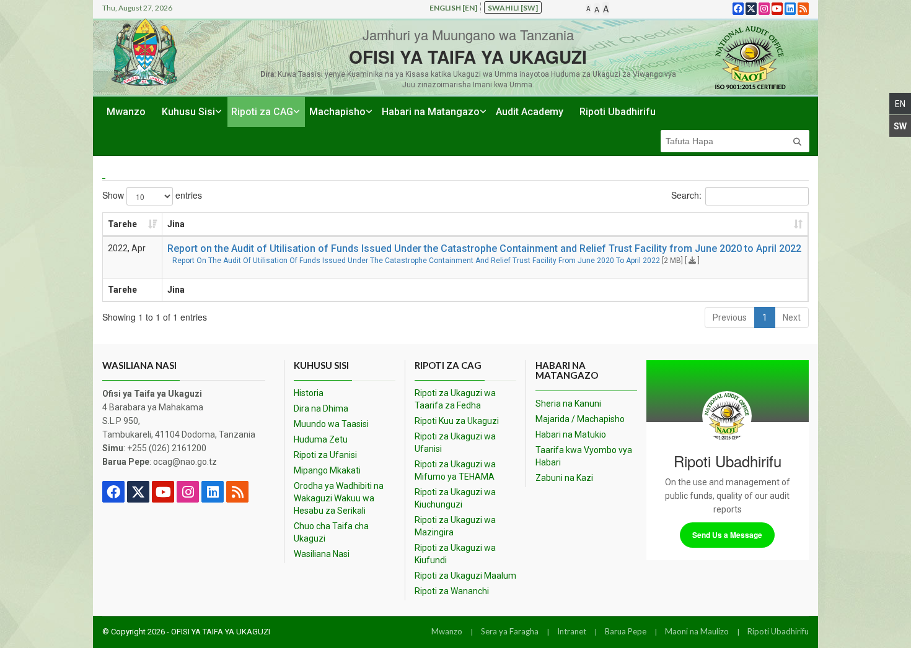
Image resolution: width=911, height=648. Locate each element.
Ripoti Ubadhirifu (617, 112)
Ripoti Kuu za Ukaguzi (457, 421)
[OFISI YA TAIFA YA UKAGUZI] (750, 57)
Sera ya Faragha (510, 631)
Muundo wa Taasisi (331, 424)
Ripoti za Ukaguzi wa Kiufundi (455, 554)
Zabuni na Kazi (564, 478)
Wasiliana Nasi (322, 554)
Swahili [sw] (513, 7)
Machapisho (337, 112)
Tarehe (122, 224)
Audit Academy (529, 112)
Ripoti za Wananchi (452, 591)
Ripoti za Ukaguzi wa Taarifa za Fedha (455, 399)
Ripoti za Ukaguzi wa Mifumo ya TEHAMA (455, 470)
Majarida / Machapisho (580, 419)
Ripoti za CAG (262, 112)
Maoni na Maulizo (697, 631)
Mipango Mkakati (327, 470)
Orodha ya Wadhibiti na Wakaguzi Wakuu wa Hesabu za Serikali (339, 498)
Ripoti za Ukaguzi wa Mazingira (455, 526)
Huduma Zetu (321, 439)
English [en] (453, 7)
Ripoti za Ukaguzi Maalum (465, 576)
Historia (308, 393)
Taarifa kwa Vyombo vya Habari (583, 456)
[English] (900, 103)
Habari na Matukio (570, 434)
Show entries (152, 194)
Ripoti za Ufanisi (325, 455)
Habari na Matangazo (431, 112)
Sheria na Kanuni (568, 403)
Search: (686, 194)
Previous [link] (730, 317)
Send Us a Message (727, 534)
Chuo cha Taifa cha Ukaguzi (331, 532)
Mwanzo (126, 112)
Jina (176, 224)
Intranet (571, 631)
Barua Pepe (625, 631)
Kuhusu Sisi (188, 112)
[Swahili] (900, 126)
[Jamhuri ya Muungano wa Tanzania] (144, 52)
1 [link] (764, 317)
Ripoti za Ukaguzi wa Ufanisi (455, 442)
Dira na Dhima (321, 408)
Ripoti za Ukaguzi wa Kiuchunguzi (455, 498)
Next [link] (792, 317)
